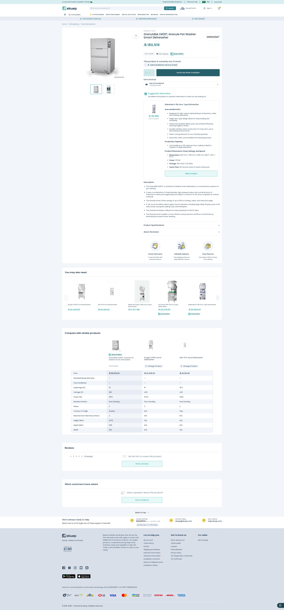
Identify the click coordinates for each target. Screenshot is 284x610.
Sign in (209, 8)
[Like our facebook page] (65, 568)
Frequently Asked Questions (172, 2)
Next (217, 298)
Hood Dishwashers (88, 24)
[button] (206, 2)
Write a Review (142, 464)
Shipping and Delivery (152, 549)
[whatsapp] (280, 605)
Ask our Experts (142, 500)
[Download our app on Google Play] (68, 577)
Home (64, 24)
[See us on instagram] (76, 568)
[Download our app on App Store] (84, 577)
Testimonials (176, 543)
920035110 (141, 521)
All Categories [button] (74, 15)
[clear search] (163, 8)
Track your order (192, 2)
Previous (66, 298)
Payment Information (152, 553)
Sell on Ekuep (203, 540)
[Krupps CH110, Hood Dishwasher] (82, 297)
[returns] (208, 246)
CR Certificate (176, 559)
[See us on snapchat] (88, 568)
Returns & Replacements (153, 562)
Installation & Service (152, 559)
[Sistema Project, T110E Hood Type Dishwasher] (142, 297)
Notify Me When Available (188, 72)
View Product (191, 173)
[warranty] (155, 246)
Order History (149, 543)
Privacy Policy (176, 553)
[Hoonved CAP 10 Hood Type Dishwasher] (172, 297)
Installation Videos (151, 565)
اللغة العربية (218, 2)
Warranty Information (152, 556)
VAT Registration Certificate (181, 556)
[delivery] (181, 246)
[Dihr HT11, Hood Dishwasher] (112, 297)
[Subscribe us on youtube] (82, 568)
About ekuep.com (178, 540)
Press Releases (176, 549)
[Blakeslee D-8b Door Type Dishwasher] (202, 297)
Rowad (146, 546)
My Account (148, 540)
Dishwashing (74, 24)
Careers (174, 546)
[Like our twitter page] (71, 568)
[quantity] (149, 72)
